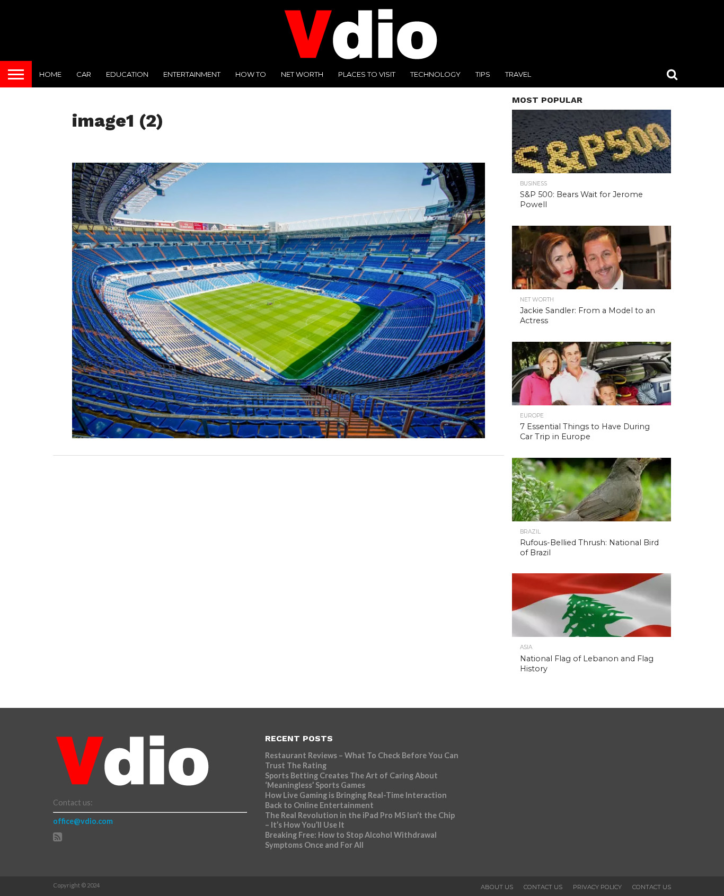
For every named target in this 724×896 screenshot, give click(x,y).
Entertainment (191, 74)
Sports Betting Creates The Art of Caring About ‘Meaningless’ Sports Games (351, 780)
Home (50, 74)
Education (127, 74)
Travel (518, 74)
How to (250, 74)
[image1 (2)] (278, 435)
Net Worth (302, 74)
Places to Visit (366, 74)
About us (497, 887)
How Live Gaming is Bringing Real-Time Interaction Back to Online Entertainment (356, 800)
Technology (435, 74)
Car (83, 74)
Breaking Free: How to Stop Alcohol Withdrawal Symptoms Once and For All (351, 839)
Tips (482, 74)
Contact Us (543, 887)
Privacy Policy (597, 887)
